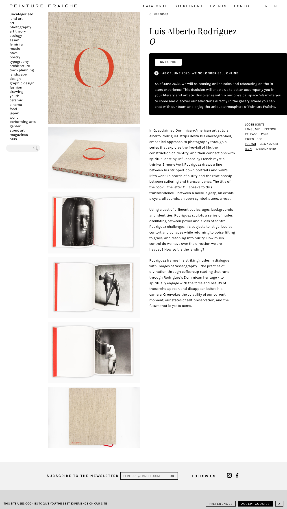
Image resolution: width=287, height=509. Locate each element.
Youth (14, 96)
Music (15, 48)
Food (13, 109)
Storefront (189, 6)
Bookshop (161, 13)
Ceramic (16, 100)
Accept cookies (255, 503)
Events (218, 6)
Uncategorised (21, 14)
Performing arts (23, 121)
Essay (14, 40)
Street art (17, 130)
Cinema (16, 104)
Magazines (19, 134)
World (14, 117)
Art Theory (18, 31)
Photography (20, 27)
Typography (19, 61)
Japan (14, 113)
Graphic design (22, 83)
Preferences (221, 503)
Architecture (20, 66)
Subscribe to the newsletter (83, 476)
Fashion (16, 87)
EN (274, 6)
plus (13, 139)
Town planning (22, 70)
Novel (14, 53)
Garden (15, 126)
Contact (244, 6)
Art (12, 23)
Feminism (18, 44)
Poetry (15, 57)
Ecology (16, 35)
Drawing (16, 91)
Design (15, 78)
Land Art (16, 18)
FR (265, 6)
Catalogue (155, 6)
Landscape (18, 74)
